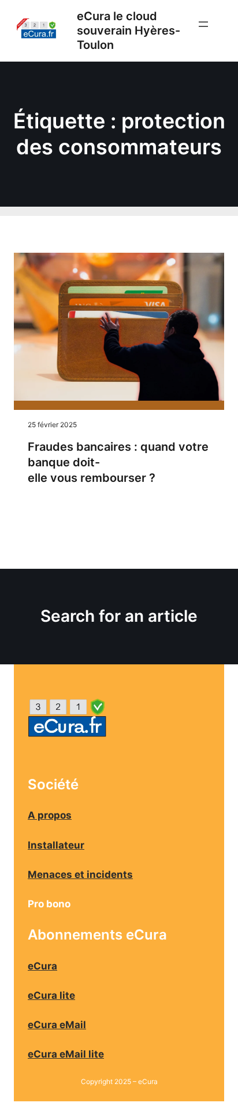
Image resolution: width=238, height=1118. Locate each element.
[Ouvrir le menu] (210, 31)
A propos (50, 815)
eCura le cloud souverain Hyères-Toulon (128, 30)
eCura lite (51, 995)
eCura (42, 966)
